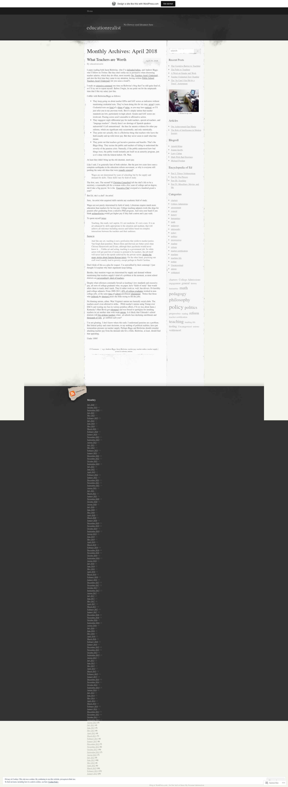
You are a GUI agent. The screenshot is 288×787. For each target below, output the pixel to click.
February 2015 (92, 674)
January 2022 (92, 477)
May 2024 (91, 426)
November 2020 (93, 499)
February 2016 (92, 641)
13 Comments (94, 349)
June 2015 (91, 663)
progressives (176, 239)
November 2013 (93, 714)
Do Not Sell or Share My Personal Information (186, 785)
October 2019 (92, 528)
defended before (134, 69)
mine (127, 107)
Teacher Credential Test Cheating (185, 76)
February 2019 (92, 547)
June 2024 (91, 423)
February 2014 (92, 706)
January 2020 (92, 520)
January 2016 (92, 644)
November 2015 (93, 649)
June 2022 (91, 469)
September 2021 (93, 485)
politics (174, 236)
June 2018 (91, 566)
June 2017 (91, 598)
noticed (148, 107)
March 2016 (91, 639)
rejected (129, 170)
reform (124, 351)
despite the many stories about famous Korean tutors (122, 256)
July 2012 (90, 757)
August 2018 (92, 560)
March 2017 (91, 606)
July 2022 (90, 466)
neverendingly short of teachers (110, 278)
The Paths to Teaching (180, 69)
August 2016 (92, 625)
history (174, 214)
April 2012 (91, 765)
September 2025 (93, 410)
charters (174, 200)
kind (112, 107)
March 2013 (91, 736)
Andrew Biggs (111, 349)
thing (120, 107)
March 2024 (91, 429)
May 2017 (91, 601)
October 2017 (92, 587)
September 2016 (93, 622)
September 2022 (93, 464)
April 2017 (91, 604)
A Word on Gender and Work (183, 73)
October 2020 (92, 501)
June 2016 (91, 631)
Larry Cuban (176, 153)
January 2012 (92, 773)
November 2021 (93, 482)
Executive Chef (122, 187)
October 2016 (92, 620)
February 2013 (92, 738)
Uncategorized (177, 265)
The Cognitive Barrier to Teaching (185, 65)
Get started (168, 4)
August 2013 (92, 722)
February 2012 (92, 771)
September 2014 (93, 687)
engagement (176, 207)
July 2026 (90, 404)
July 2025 (90, 412)
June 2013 (91, 727)
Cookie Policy (53, 782)
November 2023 (93, 437)
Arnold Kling (176, 146)
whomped (114, 309)
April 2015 (91, 668)
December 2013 (93, 711)
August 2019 (92, 534)
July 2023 (90, 445)
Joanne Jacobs (177, 149)
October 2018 (92, 555)
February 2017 (92, 609)
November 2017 (93, 585)
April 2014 (91, 701)
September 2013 (93, 719)
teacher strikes (142, 349)
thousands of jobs (94, 317)
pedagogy (175, 225)
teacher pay (132, 349)
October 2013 (92, 717)
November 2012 (93, 746)
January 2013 (92, 741)
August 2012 (92, 754)
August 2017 (92, 593)
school (118, 293)
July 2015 (90, 660)
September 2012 (93, 752)
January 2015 (92, 676)
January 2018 (92, 579)
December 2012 (93, 744)
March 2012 (91, 768)
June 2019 (91, 536)
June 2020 (91, 509)
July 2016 (90, 628)
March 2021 (91, 493)
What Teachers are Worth (106, 59)
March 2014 (91, 703)
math (173, 221)
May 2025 (91, 415)
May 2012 (91, 762)
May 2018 (91, 569)
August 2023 (92, 442)
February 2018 (92, 577)
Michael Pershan (178, 160)
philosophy (175, 229)
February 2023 (92, 450)
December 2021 (93, 480)
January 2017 (92, 612)
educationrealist (96, 63)
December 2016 (93, 614)
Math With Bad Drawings (182, 157)
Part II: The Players (179, 177)
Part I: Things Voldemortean (183, 173)
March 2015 (91, 671)
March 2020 (91, 517)
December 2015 (93, 647)
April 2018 (91, 571)
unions (123, 312)
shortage (106, 296)
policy (173, 232)
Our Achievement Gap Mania (183, 126)
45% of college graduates (132, 291)
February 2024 (92, 431)
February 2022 (92, 474)
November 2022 (93, 458)
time (110, 293)
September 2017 (93, 590)
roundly (122, 170)
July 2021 (90, 490)
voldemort (175, 272)
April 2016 (91, 636)
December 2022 (93, 455)
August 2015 (92, 657)
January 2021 (92, 496)
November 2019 (93, 525)
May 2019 (91, 539)
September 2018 (93, 558)
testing (174, 261)
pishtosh (95, 296)
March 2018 (91, 574)
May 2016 (91, 633)
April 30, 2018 (152, 60)
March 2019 (91, 544)
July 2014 (90, 692)
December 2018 (93, 550)
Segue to (90, 236)
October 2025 (92, 407)
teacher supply (152, 349)
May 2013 (91, 730)
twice (103, 218)
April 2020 (91, 515)
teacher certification (179, 250)
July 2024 (90, 420)
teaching (174, 254)
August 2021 (92, 488)
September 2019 (93, 531)
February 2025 (92, 418)
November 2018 (93, 552)
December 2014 (93, 679)
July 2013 (90, 725)
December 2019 (93, 523)
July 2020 (90, 507)
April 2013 (91, 733)
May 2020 (91, 512)
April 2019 (91, 542)
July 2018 (90, 563)
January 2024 (92, 434)
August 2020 (92, 504)
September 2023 (93, 439)
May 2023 (91, 447)
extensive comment (104, 85)
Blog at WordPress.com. (158, 785)
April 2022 (91, 472)
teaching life (176, 258)
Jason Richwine (122, 349)
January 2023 (92, 453)
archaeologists (98, 213)
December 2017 (93, 582)
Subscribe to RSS (77, 393)
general (174, 211)
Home (90, 10)
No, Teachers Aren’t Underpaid (144, 75)
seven (151, 104)
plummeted (135, 293)
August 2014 (92, 690)
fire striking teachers (106, 314)
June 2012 (91, 760)
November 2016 (93, 617)
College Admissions (179, 203)
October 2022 (92, 461)
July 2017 (90, 595)
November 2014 (93, 682)
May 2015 (91, 666)
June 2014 (91, 695)
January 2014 (92, 709)
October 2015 (92, 652)
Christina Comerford (122, 182)
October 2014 (92, 684)
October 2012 (92, 749)
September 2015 (93, 655)
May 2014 (91, 698)
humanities (175, 218)
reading (174, 243)
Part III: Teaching (178, 180)
